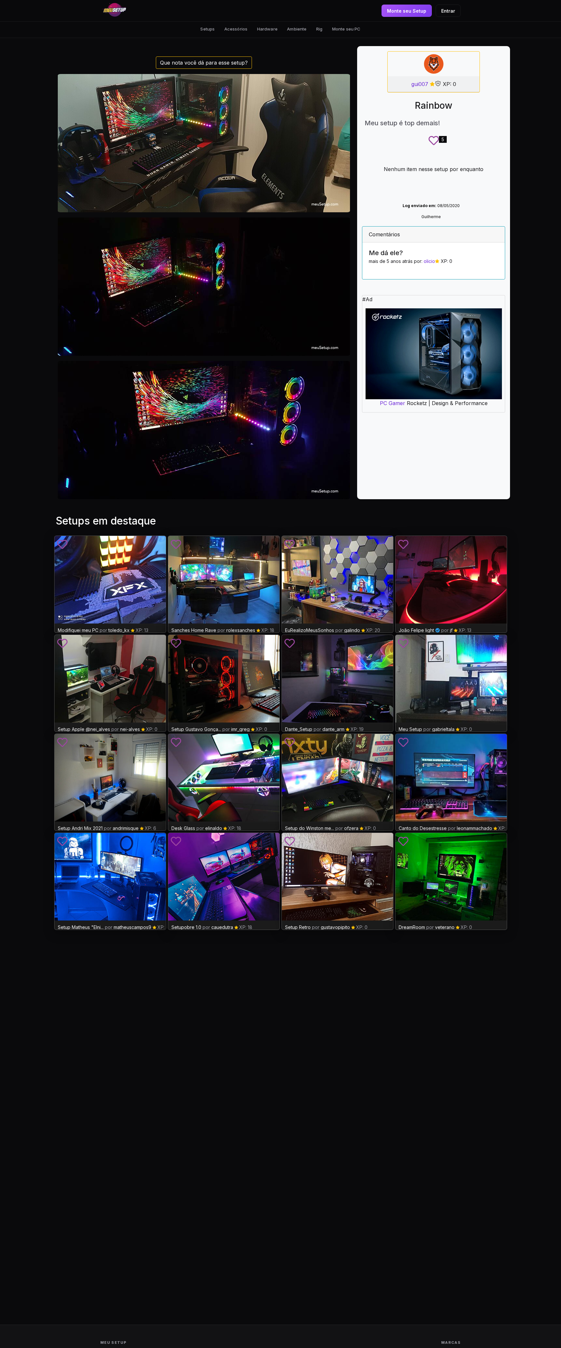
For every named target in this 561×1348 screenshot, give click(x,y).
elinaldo (213, 828)
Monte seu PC (346, 28)
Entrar (448, 11)
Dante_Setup (298, 729)
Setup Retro (298, 927)
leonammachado (474, 828)
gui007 (419, 84)
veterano (445, 927)
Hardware (267, 28)
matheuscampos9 (132, 927)
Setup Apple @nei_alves (84, 729)
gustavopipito (335, 927)
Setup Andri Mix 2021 (80, 828)
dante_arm (333, 729)
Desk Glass (183, 828)
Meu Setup (410, 729)
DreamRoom (412, 927)
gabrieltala (443, 729)
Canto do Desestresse (423, 828)
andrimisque (126, 828)
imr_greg (240, 729)
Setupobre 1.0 (186, 927)
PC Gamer (392, 403)
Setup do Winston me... (309, 828)
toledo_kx (119, 630)
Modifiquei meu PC (78, 630)
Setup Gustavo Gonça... (196, 729)
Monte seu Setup (406, 11)
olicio (429, 261)
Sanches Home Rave (193, 630)
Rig (319, 28)
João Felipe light (416, 630)
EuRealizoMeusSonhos (309, 630)
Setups (207, 28)
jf (451, 630)
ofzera (351, 828)
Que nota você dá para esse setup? (204, 62)
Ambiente (296, 28)
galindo (352, 630)
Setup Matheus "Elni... (81, 927)
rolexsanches (240, 630)
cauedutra (222, 927)
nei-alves (130, 729)
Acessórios (235, 28)
